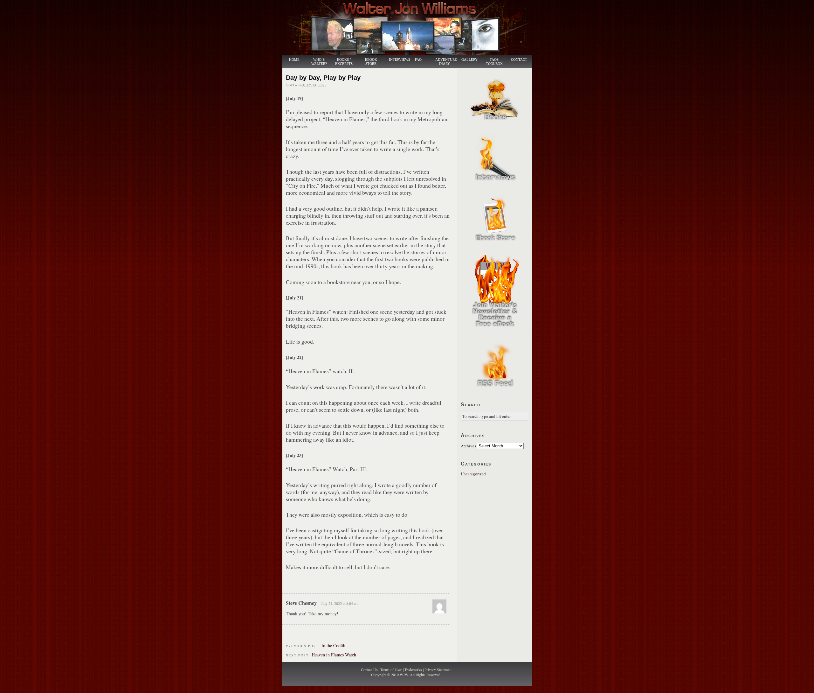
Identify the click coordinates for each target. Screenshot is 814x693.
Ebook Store (371, 62)
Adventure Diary (445, 62)
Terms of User (391, 669)
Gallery (469, 59)
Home (294, 59)
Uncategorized (473, 474)
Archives (468, 446)
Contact (519, 59)
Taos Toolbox (494, 62)
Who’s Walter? (319, 62)
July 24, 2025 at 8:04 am (339, 603)
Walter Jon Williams (411, 27)
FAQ (418, 59)
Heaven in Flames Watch (334, 655)
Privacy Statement (438, 669)
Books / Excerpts (344, 62)
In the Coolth (333, 645)
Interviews (396, 59)
